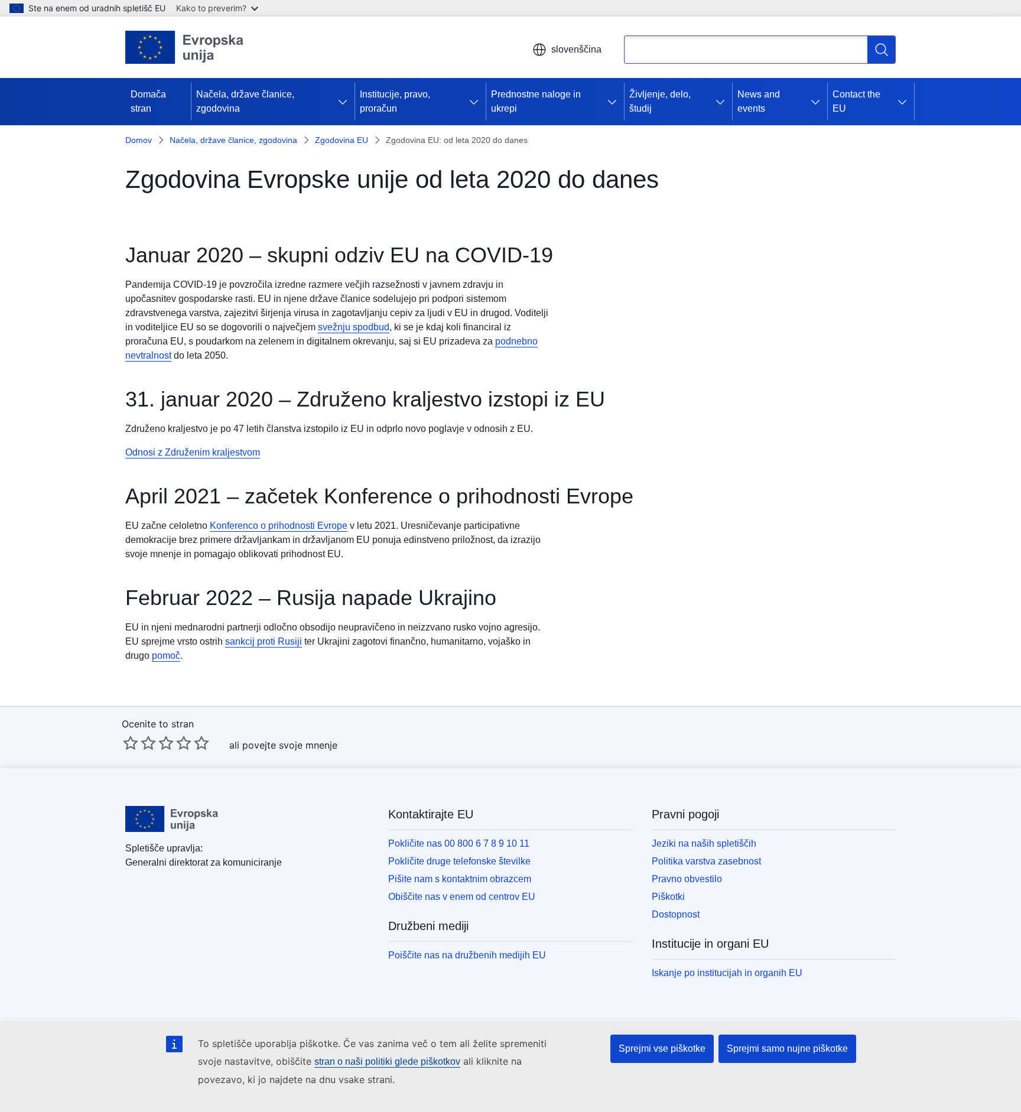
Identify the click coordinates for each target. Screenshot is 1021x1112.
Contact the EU (856, 101)
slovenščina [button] (576, 49)
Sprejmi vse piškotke (662, 1048)
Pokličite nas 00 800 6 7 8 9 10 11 (458, 843)
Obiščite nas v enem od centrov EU (461, 897)
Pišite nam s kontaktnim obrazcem (459, 879)
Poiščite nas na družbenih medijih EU (467, 955)
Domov (138, 140)
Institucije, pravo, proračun (395, 101)
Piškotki (668, 897)
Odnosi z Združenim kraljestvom (192, 452)
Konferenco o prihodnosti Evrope (278, 526)
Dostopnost (676, 914)
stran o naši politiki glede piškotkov (387, 1061)
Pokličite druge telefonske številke (459, 861)
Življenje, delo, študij (660, 101)
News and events (758, 101)
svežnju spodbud (353, 327)
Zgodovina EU (341, 140)
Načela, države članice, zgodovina (245, 101)
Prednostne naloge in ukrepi (536, 101)
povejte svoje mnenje (289, 745)
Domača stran (148, 101)
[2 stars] (139, 742)
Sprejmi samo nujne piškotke (787, 1048)
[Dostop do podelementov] (345, 101)
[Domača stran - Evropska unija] (184, 47)
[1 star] (130, 742)
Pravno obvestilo (687, 879)
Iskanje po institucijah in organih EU (727, 973)
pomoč (166, 656)
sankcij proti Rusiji (263, 641)
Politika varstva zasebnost (706, 861)
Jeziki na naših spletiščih (704, 843)
